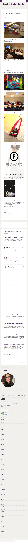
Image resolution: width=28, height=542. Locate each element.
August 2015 (2, 499)
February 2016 (3, 489)
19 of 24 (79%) (8, 405)
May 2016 (2, 486)
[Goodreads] (8, 370)
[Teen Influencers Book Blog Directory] (14, 535)
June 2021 (2, 422)
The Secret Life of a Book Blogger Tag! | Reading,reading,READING (13, 314)
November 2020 (3, 432)
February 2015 (3, 509)
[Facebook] (6, 370)
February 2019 (3, 467)
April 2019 (2, 464)
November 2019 (3, 452)
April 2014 (2, 526)
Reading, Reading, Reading (14, 4)
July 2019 (2, 459)
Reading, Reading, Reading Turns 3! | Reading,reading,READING (13, 334)
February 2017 (3, 479)
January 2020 (2, 449)
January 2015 (2, 511)
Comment (22, 362)
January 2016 (2, 491)
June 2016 (2, 484)
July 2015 (2, 501)
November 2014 (3, 514)
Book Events (5, 11)
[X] (4, 370)
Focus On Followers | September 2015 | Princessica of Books (15, 257)
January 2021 (2, 429)
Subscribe (3, 399)
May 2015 (2, 504)
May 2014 (2, 524)
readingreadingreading (10, 266)
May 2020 (2, 442)
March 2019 (2, 466)
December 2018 (3, 471)
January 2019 (2, 469)
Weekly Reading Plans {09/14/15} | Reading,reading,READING (12, 237)
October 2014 (2, 516)
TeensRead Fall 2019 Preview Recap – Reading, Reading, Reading (13, 344)
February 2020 (3, 447)
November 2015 (3, 494)
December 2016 (3, 481)
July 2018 (2, 476)
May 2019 (2, 462)
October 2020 (2, 434)
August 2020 (2, 437)
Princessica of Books (9, 247)
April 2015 (2, 506)
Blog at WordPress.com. (4, 540)
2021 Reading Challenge (14, 403)
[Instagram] (2, 370)
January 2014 (2, 531)
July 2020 (2, 439)
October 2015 (2, 496)
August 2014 (2, 519)
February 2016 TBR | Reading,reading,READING (10, 305)
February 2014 (3, 529)
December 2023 (3, 419)
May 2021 (2, 424)
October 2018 (2, 474)
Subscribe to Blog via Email (6, 394)
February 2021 (3, 427)
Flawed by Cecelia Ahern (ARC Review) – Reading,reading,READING (13, 323)
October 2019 (2, 454)
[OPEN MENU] (1, 1)
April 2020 (2, 444)
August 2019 (2, 457)
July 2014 (2, 521)
